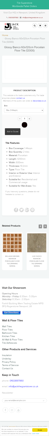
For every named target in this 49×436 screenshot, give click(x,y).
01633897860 (13, 17)
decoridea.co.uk (39, 101)
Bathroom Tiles (9, 333)
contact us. (19, 194)
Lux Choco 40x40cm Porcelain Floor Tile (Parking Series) (28, 261)
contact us (20, 98)
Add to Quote (12, 131)
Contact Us (7, 368)
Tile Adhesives (9, 343)
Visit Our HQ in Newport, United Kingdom (24, 12)
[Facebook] (5, 410)
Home (5, 35)
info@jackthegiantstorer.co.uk (32, 17)
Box (5, 106)
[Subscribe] (44, 400)
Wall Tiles (7, 326)
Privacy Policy (9, 362)
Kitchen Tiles (8, 336)
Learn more (35, 433)
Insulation (7, 355)
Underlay (6, 358)
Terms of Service (10, 365)
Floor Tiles (7, 329)
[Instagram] (12, 410)
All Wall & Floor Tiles (12, 339)
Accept (40, 430)
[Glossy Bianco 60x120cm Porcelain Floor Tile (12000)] (24, 69)
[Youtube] (18, 410)
